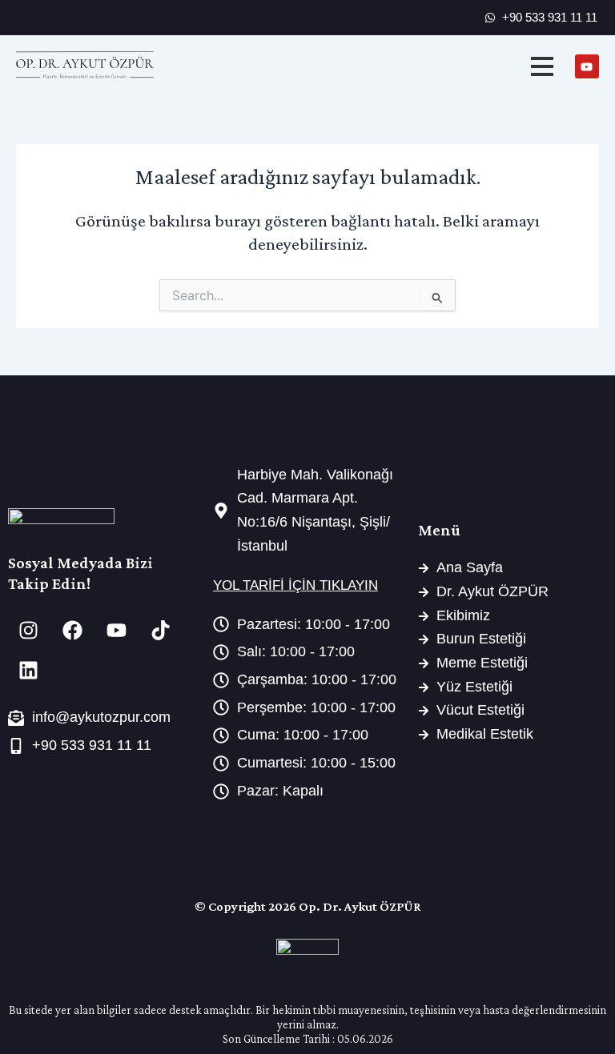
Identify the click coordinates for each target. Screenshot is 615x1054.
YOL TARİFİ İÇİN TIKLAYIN (295, 585)
